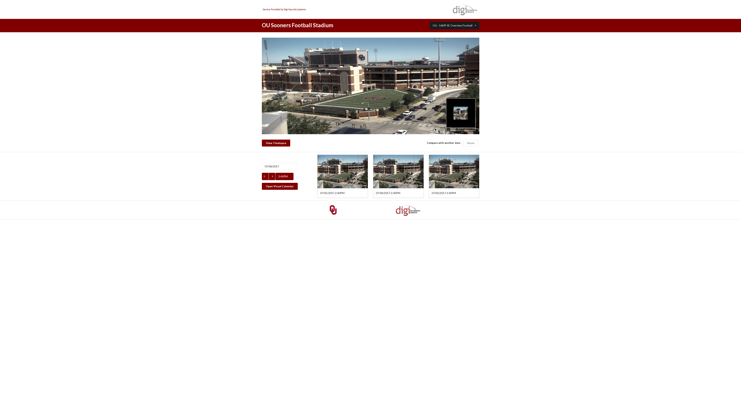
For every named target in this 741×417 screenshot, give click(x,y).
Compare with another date (443, 142)
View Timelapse (276, 143)
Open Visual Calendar (280, 186)
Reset (471, 143)
